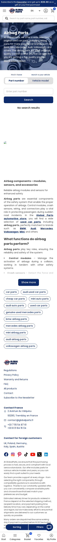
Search (28, 100)
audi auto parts (15, 305)
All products (10, 388)
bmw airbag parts (16, 319)
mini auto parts (40, 298)
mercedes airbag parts (19, 325)
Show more (28, 282)
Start (3, 539)
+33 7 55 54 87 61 (17, 424)
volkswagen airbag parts (20, 346)
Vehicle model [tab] (40, 80)
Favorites (39, 539)
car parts (11, 292)
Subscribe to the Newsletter (19, 397)
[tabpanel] (28, 91)
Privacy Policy (11, 374)
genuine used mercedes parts (23, 312)
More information (14, 60)
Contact (8, 393)
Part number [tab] (16, 80)
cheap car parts (15, 298)
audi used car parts (34, 292)
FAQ (6, 384)
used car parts (38, 305)
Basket (27, 537)
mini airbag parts (16, 332)
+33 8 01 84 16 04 (17, 428)
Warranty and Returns (16, 379)
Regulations (10, 370)
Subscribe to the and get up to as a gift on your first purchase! (27, 3)
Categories (15, 539)
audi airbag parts (16, 339)
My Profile (51, 539)
